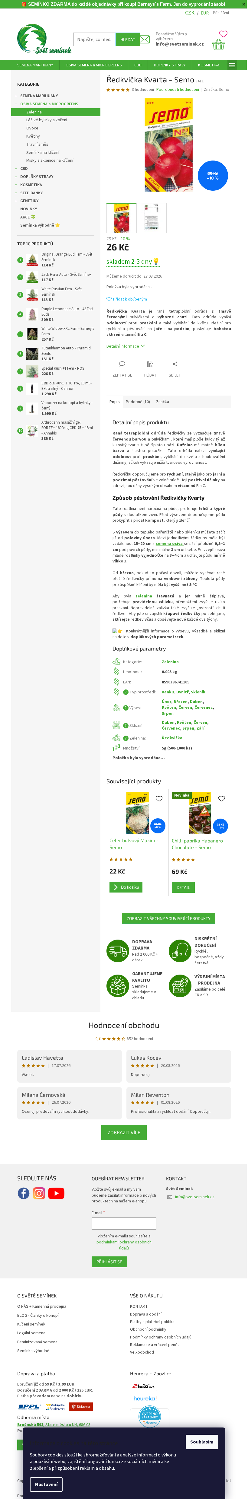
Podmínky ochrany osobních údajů (158, 1337)
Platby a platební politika (150, 1322)
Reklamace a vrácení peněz (153, 1345)
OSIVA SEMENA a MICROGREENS (47, 104)
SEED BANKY (29, 193)
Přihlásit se (107, 1261)
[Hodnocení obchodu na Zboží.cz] (141, 1386)
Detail (181, 887)
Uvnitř (180, 692)
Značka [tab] (160, 402)
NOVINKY (26, 209)
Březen (178, 702)
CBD (21, 169)
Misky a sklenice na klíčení (47, 161)
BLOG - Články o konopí (35, 1316)
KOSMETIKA (29, 185)
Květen (166, 708)
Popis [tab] (112, 402)
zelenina (143, 596)
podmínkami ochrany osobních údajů (121, 1245)
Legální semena (29, 1333)
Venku (165, 692)
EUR (203, 13)
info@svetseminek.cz (177, 44)
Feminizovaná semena (35, 1342)
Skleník (195, 692)
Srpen (165, 714)
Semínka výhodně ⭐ (38, 225)
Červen (183, 708)
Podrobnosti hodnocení (175, 90)
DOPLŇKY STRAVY (34, 177)
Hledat (125, 39)
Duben (194, 702)
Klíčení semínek (29, 1324)
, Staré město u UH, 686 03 (51, 1425)
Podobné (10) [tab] (135, 402)
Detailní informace (120, 346)
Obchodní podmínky (146, 1329)
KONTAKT (137, 1306)
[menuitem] (33, 65)
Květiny (31, 136)
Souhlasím (199, 1442)
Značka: (214, 90)
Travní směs (35, 145)
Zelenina (31, 112)
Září (198, 728)
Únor (164, 702)
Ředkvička (169, 738)
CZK (187, 13)
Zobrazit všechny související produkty (166, 918)
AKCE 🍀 (25, 217)
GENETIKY (27, 201)
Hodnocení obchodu (121, 1025)
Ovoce (30, 128)
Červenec (201, 708)
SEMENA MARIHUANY (36, 96)
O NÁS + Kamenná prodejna (39, 1307)
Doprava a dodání (143, 1314)
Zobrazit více (122, 1132)
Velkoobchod (140, 1352)
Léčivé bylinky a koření (44, 120)
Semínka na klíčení (40, 153)
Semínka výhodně (31, 1351)
